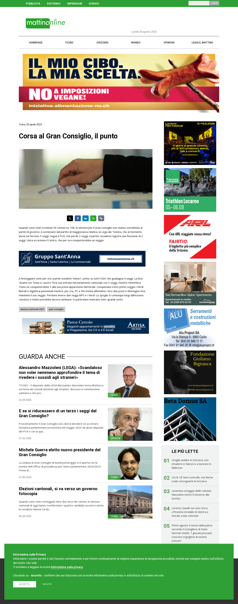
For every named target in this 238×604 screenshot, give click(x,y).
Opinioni (169, 42)
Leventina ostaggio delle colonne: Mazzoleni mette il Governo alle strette (192, 494)
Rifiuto (47, 584)
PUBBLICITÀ (33, 3)
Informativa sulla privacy (67, 567)
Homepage (36, 42)
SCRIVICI (94, 3)
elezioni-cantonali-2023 (32, 309)
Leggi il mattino (202, 42)
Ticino (69, 42)
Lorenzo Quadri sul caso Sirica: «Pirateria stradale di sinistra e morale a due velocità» (190, 511)
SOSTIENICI (53, 3)
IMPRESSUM (74, 3)
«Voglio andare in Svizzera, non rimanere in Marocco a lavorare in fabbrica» (191, 463)
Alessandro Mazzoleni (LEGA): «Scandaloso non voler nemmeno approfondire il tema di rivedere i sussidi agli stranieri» (60, 372)
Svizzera (102, 42)
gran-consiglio (56, 309)
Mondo (135, 42)
